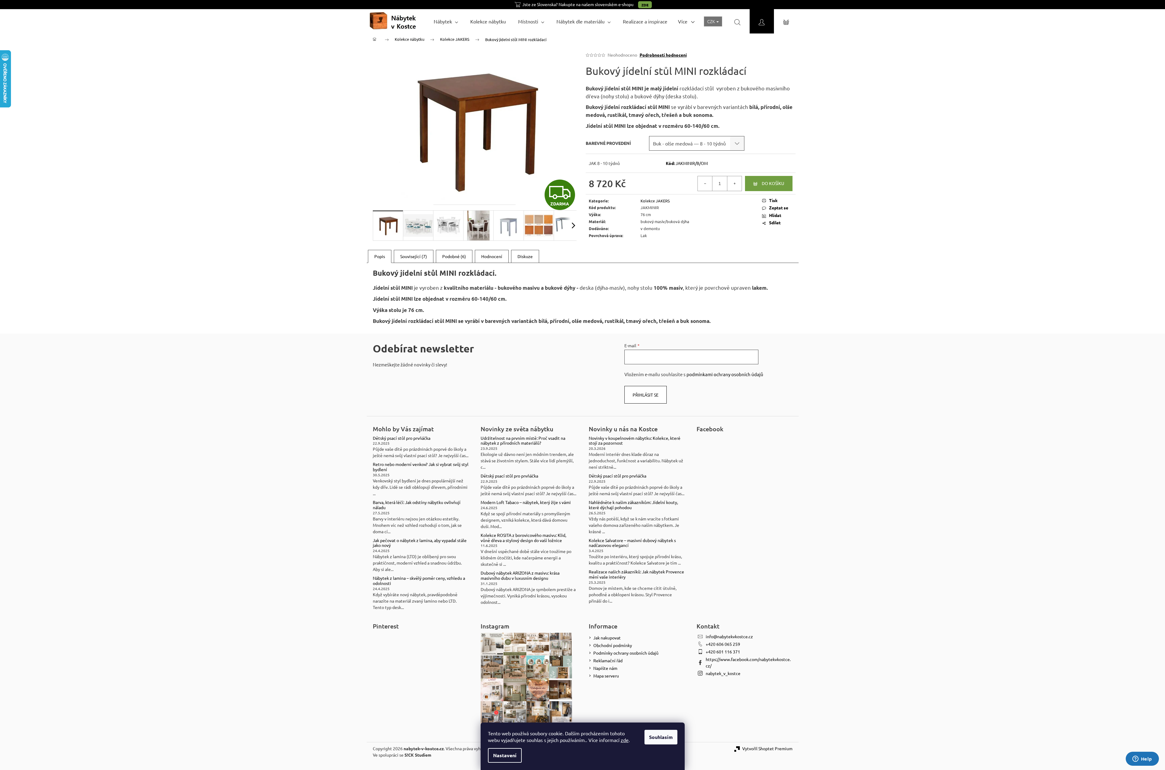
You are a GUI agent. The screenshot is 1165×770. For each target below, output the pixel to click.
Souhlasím (661, 737)
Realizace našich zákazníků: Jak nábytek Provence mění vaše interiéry (636, 574)
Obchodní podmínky (612, 645)
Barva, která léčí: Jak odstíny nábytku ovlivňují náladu (417, 505)
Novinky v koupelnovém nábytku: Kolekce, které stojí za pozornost (634, 441)
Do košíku (773, 183)
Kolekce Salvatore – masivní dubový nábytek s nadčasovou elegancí (632, 543)
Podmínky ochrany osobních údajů (625, 653)
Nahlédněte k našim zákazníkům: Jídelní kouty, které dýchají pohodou (633, 505)
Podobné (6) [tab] (454, 256)
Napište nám (605, 668)
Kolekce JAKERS (655, 200)
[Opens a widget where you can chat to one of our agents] (1142, 759)
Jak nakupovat (607, 637)
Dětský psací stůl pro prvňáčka (401, 438)
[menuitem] (446, 21)
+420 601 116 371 (723, 651)
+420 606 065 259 (723, 644)
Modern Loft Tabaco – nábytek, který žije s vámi (526, 502)
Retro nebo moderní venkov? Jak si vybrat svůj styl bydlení (420, 467)
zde (625, 740)
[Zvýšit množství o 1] (734, 183)
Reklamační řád (608, 660)
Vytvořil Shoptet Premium (767, 748)
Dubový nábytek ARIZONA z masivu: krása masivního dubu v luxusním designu (520, 575)
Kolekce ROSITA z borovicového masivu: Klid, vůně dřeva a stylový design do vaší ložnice (523, 538)
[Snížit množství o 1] (705, 183)
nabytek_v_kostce (723, 673)
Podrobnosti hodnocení (663, 55)
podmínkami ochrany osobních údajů (725, 374)
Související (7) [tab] (413, 256)
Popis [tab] (379, 256)
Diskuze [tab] (525, 256)
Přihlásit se (645, 394)
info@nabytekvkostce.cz (729, 636)
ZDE (644, 4)
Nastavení (505, 755)
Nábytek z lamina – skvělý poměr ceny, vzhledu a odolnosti (419, 581)
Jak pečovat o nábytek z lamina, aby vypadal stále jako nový (420, 543)
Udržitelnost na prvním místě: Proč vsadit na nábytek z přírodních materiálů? (523, 441)
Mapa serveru (606, 675)
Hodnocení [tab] (491, 256)
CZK (711, 21)
